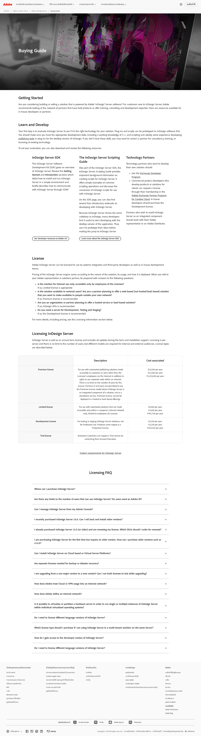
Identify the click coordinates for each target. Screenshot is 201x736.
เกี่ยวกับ (167, 676)
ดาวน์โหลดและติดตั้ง (132, 676)
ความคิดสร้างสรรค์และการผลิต (56, 684)
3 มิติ (8, 691)
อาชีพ (167, 680)
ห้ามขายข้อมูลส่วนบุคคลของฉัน (173, 731)
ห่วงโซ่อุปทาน (169, 698)
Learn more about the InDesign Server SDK (100, 238)
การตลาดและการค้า (86, 4)
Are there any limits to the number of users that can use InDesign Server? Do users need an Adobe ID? (88, 499)
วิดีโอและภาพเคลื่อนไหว (13, 684)
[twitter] (36, 731)
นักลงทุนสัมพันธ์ (170, 695)
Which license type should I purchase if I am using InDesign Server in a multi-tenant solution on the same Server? (93, 627)
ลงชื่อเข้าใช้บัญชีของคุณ (172, 672)
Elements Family (12, 695)
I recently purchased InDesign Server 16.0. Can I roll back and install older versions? (78, 519)
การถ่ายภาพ (10, 676)
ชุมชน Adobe (130, 680)
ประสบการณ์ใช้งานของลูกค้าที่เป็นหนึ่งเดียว (60, 680)
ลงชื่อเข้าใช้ (191, 4)
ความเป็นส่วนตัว (129, 731)
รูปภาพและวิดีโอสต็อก (13, 698)
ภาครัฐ (88, 680)
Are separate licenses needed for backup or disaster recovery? (66, 563)
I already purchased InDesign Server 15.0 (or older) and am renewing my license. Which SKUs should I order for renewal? (97, 529)
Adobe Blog (169, 713)
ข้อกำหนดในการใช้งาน (143, 731)
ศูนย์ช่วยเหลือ (130, 672)
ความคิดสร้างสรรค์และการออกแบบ (29, 4)
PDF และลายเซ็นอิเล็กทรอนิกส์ (60, 4)
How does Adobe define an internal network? (58, 593)
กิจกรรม (168, 684)
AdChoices (191, 731)
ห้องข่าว (168, 687)
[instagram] (31, 731)
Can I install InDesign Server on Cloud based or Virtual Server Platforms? (72, 553)
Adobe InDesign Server (39, 11)
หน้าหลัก (6, 11)
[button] (181, 4)
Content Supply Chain (53, 676)
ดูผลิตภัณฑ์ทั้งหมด (12, 702)
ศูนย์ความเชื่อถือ (170, 702)
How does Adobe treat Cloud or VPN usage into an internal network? (70, 583)
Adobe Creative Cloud (20, 11)
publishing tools (26, 138)
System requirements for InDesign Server (100, 453)
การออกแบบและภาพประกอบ (15, 680)
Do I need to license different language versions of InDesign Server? (69, 617)
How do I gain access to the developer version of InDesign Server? (69, 637)
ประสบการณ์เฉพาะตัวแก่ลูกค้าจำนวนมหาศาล (60, 672)
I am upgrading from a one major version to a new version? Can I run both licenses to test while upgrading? (90, 573)
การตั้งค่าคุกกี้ (157, 731)
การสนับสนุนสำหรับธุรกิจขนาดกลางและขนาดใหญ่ (141, 687)
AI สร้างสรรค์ (10, 672)
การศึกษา (89, 672)
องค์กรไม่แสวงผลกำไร (93, 676)
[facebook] (27, 731)
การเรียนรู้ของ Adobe (132, 684)
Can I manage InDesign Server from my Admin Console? (63, 509)
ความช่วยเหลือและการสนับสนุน (112, 4)
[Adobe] (7, 4)
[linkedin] (41, 731)
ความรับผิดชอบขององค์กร (174, 691)
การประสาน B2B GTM (53, 687)
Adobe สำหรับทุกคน (171, 710)
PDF (7, 687)
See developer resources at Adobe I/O (50, 238)
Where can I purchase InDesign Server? (54, 489)
